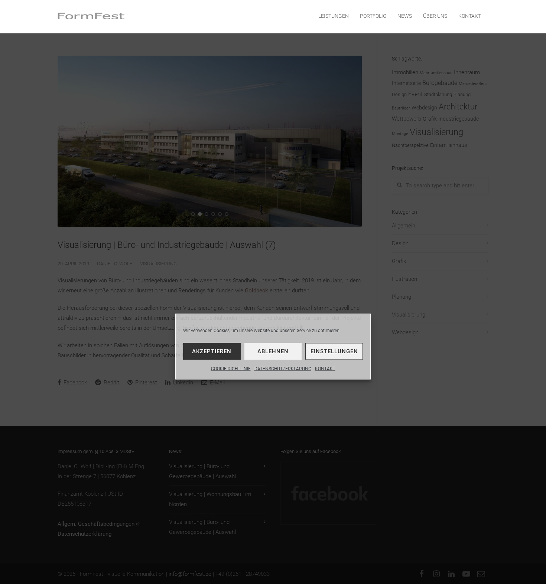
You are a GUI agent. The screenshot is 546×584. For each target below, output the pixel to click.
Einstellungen (334, 351)
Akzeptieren (211, 351)
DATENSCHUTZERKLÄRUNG (282, 368)
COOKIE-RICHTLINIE (231, 368)
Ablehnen (273, 351)
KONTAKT (325, 368)
